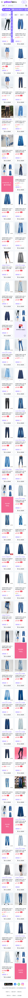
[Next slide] (26, 24)
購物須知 (19, 991)
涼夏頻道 (11, 25)
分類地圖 (19, 995)
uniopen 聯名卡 (18, 9)
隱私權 (14, 995)
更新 (25, 988)
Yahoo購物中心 (10, 2)
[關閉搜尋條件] (6, 5)
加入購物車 (8, 44)
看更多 (11, 41)
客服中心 (8, 991)
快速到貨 (11, 19)
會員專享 (11, 35)
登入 (24, 2)
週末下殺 (11, 32)
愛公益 (11, 38)
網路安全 (9, 995)
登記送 (11, 13)
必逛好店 (11, 28)
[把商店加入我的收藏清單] (25, 336)
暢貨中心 (11, 16)
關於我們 (14, 991)
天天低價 (11, 22)
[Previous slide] (2, 24)
